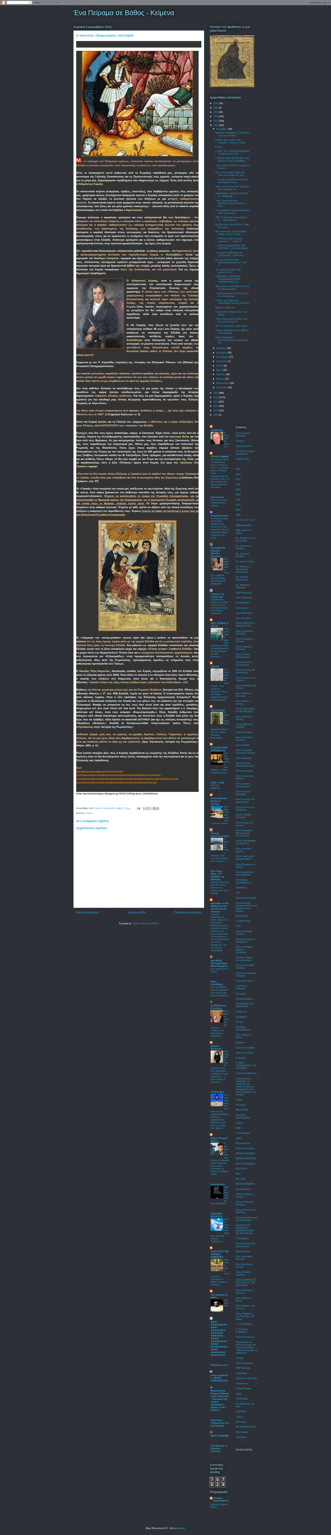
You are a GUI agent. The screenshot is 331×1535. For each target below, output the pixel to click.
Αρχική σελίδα (136, 912)
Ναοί (238, 1173)
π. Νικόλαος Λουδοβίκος (242, 1330)
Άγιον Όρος (241, 608)
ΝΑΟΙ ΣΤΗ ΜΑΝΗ (219, 1436)
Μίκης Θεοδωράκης (245, 1163)
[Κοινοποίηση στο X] (151, 808)
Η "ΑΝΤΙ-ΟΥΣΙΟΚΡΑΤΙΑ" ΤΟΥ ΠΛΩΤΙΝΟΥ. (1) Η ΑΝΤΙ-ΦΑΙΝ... (232, 247)
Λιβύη (238, 1138)
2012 (216, 406)
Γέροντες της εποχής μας (218, 595)
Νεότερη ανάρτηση (87, 912)
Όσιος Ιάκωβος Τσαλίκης (243, 1273)
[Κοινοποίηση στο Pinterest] (157, 808)
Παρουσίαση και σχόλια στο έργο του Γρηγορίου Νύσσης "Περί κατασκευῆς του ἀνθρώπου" (246, 1347)
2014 (216, 397)
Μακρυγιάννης (243, 1143)
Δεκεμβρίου (222, 129)
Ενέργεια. (240, 1042)
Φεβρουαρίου (223, 383)
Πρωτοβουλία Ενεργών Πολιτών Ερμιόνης (218, 552)
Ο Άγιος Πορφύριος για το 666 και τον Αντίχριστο (232, 331)
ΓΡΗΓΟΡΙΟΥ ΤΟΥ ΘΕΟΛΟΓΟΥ (245, 1005)
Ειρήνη (218, 147)
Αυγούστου (222, 361)
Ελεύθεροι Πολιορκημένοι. (243, 1028)
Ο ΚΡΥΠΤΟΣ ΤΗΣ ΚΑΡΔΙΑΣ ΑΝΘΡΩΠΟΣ (220, 1254)
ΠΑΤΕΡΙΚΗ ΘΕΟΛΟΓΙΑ (217, 1215)
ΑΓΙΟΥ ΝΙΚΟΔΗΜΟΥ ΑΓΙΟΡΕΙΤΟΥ (246, 842)
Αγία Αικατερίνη (244, 592)
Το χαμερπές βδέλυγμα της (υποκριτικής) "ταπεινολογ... (230, 254)
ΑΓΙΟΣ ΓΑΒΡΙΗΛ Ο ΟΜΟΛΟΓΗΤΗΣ (245, 624)
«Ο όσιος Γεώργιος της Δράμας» (245, 452)
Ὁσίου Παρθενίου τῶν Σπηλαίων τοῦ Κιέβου (245, 1316)
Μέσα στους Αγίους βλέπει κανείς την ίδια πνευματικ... (232, 287)
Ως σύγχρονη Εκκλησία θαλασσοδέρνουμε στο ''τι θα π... (231, 262)
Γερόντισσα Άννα (244, 981)
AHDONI (215, 666)
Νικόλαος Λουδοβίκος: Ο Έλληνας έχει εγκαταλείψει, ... (232, 134)
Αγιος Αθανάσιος (244, 613)
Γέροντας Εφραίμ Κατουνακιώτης (244, 958)
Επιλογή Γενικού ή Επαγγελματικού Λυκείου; (219, 503)
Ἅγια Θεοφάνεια (244, 597)
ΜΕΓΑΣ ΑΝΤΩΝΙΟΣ (245, 1153)
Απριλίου (221, 374)
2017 (216, 121)
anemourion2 (218, 1184)
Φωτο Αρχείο (242, 1432)
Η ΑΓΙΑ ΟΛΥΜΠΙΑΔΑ (246, 1073)
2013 (216, 401)
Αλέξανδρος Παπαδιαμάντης (244, 881)
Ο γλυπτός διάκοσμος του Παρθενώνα (246, 1219)
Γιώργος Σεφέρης (244, 998)
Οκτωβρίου (222, 352)
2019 (216, 112)
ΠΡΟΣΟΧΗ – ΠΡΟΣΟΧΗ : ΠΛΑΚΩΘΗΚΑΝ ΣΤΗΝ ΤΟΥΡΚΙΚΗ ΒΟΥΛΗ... (228, 279)
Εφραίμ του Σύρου (245, 1052)
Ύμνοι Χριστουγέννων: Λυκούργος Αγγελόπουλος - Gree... (230, 203)
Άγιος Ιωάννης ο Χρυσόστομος (244, 663)
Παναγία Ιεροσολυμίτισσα (220, 834)
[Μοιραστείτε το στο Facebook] (154, 808)
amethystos (217, 430)
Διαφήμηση (241, 1017)
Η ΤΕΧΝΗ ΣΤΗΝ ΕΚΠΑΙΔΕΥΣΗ (219, 749)
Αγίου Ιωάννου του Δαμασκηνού (245, 800)
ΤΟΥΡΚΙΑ (241, 1411)
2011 (216, 410)
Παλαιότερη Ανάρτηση (187, 912)
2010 (216, 415)
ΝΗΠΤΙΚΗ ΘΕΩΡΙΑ (245, 1184)
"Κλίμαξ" (240, 441)
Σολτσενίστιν (242, 1383)
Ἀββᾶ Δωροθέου (244, 525)
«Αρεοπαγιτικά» (244, 446)
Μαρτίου (220, 379)
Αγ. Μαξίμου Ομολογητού (242, 578)
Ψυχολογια (241, 1437)
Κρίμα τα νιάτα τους (225, 307)
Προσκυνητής (218, 710)
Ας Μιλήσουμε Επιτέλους (218, 1006)
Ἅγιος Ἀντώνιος (244, 618)
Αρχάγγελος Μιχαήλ (246, 897)
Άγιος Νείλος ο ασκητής (243, 702)
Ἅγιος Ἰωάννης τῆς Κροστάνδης (245, 671)
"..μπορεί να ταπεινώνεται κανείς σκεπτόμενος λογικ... (232, 180)
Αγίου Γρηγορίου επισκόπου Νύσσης (245, 751)
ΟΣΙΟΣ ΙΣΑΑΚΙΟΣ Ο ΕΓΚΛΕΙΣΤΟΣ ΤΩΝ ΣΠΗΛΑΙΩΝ (246, 1282)
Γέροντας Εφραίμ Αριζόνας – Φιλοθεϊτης (244, 949)
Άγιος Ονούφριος (244, 732)
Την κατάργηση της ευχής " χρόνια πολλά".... (228, 271)
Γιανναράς (241, 993)
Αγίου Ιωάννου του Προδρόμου (245, 808)
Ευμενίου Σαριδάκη (245, 1047)
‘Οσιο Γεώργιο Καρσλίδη (243, 434)
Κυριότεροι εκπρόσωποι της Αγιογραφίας (220, 1423)
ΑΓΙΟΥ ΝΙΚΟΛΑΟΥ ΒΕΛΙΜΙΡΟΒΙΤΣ (245, 857)
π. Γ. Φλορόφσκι (244, 1324)
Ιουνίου (220, 365)
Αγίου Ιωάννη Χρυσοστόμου (242, 785)
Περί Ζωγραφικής (244, 1363)
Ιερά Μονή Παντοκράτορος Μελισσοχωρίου (219, 963)
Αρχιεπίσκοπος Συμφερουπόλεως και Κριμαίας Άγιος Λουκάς (246, 907)
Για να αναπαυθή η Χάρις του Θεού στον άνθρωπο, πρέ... (230, 173)
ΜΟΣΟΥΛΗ (241, 1168)
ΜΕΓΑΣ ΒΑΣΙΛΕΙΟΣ (246, 1158)
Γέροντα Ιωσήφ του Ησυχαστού (245, 940)
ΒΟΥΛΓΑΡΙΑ (242, 916)
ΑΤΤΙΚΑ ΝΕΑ (217, 1092)
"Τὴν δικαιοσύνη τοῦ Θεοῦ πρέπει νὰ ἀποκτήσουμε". (232, 294)
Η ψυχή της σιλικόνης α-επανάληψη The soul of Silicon (232, 301)
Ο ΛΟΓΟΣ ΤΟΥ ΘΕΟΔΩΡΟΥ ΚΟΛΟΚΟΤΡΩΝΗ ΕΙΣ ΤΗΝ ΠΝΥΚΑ (244, 1229)
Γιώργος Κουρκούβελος (221, 1499)
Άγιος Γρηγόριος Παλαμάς (244, 648)
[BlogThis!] (148, 808)
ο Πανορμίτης (242, 1238)
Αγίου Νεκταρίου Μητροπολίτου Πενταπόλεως (244, 833)
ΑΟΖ (238, 892)
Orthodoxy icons (219, 1365)
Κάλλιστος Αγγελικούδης (242, 1116)
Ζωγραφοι (241, 1058)
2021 (216, 103)
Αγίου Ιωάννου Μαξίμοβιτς (243, 792)
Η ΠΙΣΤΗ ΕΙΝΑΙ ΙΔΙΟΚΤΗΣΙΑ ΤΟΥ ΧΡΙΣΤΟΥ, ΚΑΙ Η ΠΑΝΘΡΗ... (232, 159)
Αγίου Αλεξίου (243, 745)
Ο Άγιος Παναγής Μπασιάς (244, 1203)
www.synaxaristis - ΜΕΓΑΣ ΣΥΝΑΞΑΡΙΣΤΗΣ (219, 1378)
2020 (216, 107)
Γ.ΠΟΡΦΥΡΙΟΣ (243, 921)
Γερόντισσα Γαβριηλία (241, 987)
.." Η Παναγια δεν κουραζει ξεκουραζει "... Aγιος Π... (229, 240)
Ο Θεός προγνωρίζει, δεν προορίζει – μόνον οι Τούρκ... (231, 141)
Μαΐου (219, 370)
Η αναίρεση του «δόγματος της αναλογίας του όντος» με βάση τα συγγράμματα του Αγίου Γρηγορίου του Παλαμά (246, 1086)
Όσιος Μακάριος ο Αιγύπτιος (245, 1291)
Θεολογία (240, 1105)
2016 (216, 125)
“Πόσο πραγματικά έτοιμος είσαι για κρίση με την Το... (231, 320)
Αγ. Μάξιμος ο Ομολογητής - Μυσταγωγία (243, 569)
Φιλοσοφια (241, 1422)
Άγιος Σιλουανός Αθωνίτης (244, 738)
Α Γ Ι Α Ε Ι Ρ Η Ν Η (245, 520)
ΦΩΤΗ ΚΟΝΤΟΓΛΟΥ (246, 1427)
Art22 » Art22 (217, 782)
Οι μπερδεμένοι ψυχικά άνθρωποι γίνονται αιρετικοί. (232, 211)
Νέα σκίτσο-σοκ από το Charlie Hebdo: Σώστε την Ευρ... (230, 233)
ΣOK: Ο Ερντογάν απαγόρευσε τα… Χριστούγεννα (231, 218)
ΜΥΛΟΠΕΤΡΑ (226, 1303)
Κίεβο (238, 1128)
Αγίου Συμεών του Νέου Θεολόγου (245, 873)
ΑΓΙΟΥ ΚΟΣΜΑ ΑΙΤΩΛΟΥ (243, 816)
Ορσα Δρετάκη (243, 1251)
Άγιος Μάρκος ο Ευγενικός (244, 694)
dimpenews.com (219, 515)
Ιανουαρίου (222, 387)
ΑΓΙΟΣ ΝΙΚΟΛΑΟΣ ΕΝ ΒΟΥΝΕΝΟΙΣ (245, 710)
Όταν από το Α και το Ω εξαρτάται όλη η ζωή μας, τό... (232, 188)
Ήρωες (239, 1099)
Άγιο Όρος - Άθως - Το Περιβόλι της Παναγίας (217, 875)
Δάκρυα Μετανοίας (216, 1047)
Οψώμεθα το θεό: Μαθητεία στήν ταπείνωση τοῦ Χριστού (220, 907)
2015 (216, 393)
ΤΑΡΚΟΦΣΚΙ (242, 1399)
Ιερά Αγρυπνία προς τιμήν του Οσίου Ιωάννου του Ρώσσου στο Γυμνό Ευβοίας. (220, 887)
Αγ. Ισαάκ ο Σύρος (245, 561)
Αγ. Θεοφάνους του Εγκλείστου (245, 539)
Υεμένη (239, 1416)
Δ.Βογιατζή (241, 1011)
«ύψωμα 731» (242, 459)
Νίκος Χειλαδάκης (217, 983)
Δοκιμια (239, 1022)
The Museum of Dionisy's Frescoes (219, 1449)
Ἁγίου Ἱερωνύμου (244, 770)
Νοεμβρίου (221, 348)
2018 (216, 116)
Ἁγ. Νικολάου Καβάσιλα (242, 586)
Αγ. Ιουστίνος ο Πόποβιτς (243, 547)
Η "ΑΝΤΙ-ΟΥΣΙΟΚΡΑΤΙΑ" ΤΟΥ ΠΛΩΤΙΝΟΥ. (246, 1065)
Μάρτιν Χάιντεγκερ (245, 1148)
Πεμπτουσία (217, 497)
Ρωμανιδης (241, 1373)
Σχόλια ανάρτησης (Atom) (146, 923)
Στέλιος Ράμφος (243, 1388)
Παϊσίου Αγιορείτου (245, 1337)
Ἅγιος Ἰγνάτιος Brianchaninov (243, 655)
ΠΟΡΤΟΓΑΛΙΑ (243, 1368)
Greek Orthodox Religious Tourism (219, 801)
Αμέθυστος (241, 887)
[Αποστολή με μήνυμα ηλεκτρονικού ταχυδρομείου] (144, 808)
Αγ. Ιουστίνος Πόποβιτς (242, 555)
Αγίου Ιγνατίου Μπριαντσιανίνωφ (245, 764)
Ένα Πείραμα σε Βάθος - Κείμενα (123, 13)
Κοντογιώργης (243, 1133)
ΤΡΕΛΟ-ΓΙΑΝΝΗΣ (220, 456)
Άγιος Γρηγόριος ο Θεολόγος (245, 632)
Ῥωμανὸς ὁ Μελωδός (246, 1378)
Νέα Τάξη (240, 1178)
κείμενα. (89, 813)
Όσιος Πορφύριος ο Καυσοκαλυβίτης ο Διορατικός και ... (231, 340)
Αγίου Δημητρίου (244, 758)
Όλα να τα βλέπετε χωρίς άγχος (231, 326)
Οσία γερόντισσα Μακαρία (244, 1258)
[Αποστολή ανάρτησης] (138, 808)
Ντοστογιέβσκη (243, 1189)
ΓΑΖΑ (238, 926)
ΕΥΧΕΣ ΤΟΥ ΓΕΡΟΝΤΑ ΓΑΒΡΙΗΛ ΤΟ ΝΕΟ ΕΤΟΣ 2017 (232, 152)
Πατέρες (240, 1358)
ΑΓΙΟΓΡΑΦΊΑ (242, 602)
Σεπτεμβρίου (222, 357)
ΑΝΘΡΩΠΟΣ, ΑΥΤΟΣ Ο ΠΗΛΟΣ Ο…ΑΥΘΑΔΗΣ (231, 195)
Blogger (181, 1528)
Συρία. (239, 1393)
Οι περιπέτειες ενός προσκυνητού (245, 1245)
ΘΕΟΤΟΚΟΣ (242, 1110)
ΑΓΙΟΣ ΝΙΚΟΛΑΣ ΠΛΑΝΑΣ (244, 725)
